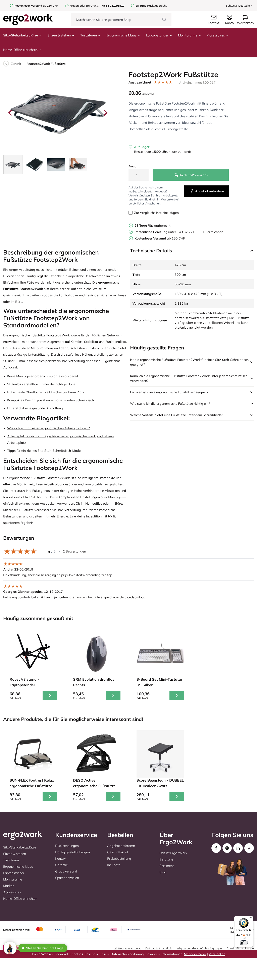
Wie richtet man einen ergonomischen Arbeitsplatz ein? (48, 428)
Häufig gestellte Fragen (72, 852)
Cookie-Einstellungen (240, 948)
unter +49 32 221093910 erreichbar (179, 232)
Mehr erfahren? (195, 954)
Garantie (61, 865)
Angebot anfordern (209, 191)
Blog (162, 872)
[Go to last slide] (10, 113)
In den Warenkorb (194, 175)
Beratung (166, 859)
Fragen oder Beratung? (84, 5)
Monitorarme (187, 35)
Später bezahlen (67, 878)
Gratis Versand (66, 871)
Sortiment (166, 866)
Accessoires (216, 35)
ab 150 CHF (36, 5)
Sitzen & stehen (59, 35)
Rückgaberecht (151, 5)
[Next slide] (105, 113)
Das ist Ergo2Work (173, 853)
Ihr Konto (113, 865)
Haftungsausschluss (127, 948)
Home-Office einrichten (20, 50)
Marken (8, 886)
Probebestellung (119, 858)
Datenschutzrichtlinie (158, 948)
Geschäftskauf (117, 852)
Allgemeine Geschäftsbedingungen (199, 948)
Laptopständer (157, 35)
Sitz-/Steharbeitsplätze (20, 35)
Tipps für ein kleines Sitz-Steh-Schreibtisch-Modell (44, 451)
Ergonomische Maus (121, 35)
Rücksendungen (67, 846)
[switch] (244, 942)
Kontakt (60, 858)
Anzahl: (134, 166)
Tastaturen (88, 35)
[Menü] (250, 918)
